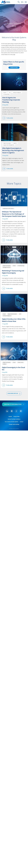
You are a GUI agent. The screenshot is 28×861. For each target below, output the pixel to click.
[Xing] (16, 411)
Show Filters (14, 67)
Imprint (10, 416)
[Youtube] (20, 411)
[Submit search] (19, 2)
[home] (5, 2)
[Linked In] (7, 411)
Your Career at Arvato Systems (11, 421)
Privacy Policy (16, 416)
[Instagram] (11, 411)
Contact (21, 421)
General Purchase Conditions (14, 419)
